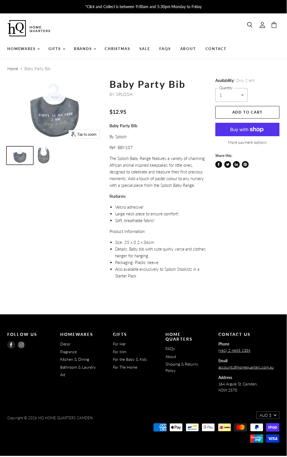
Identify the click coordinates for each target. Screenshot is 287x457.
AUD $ (265, 415)
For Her (119, 343)
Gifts (55, 48)
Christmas (117, 48)
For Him (119, 351)
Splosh (124, 94)
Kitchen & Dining (74, 359)
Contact (216, 48)
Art (63, 374)
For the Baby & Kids (130, 359)
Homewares (22, 48)
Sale (144, 48)
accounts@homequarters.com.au (246, 367)
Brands (83, 48)
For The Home (125, 367)
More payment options (247, 142)
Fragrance (68, 351)
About (188, 48)
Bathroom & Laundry (78, 367)
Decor (65, 343)
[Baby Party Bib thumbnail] (20, 155)
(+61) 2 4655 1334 (234, 350)
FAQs (165, 48)
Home (12, 68)
